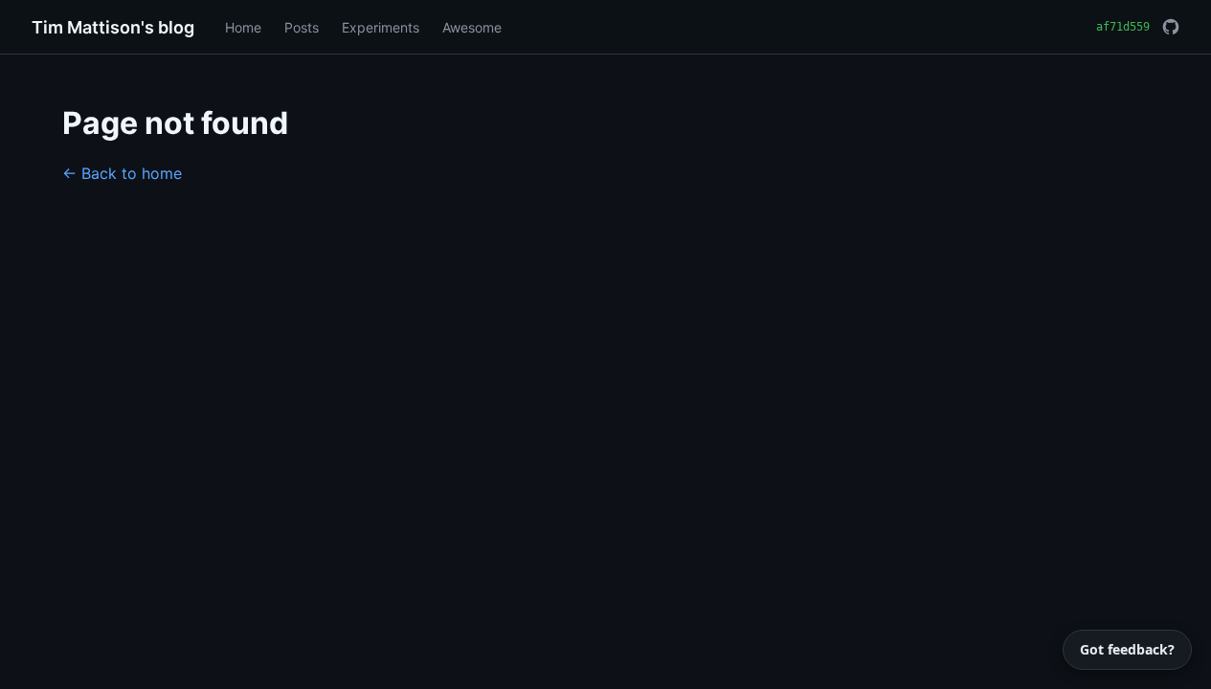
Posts (301, 27)
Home (243, 27)
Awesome (472, 27)
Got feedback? (1127, 649)
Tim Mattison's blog (113, 27)
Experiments (380, 27)
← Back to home (122, 173)
